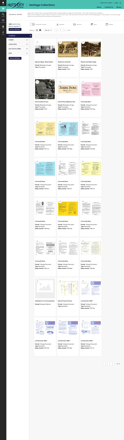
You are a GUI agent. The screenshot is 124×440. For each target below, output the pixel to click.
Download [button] (60, 24)
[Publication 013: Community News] (45, 288)
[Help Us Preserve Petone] (68, 288)
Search (3, 16)
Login (3, 28)
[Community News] (91, 89)
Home (3, 4)
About (99, 7)
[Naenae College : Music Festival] (45, 49)
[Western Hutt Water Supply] (91, 49)
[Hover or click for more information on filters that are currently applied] (20, 26)
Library (119, 7)
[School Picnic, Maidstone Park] (68, 89)
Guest (110, 3)
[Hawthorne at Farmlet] (68, 49)
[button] (77, 24)
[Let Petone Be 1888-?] (91, 288)
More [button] (3, 34)
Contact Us (109, 7)
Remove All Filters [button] (15, 29)
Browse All (3, 10)
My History (3, 22)
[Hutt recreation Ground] (45, 89)
